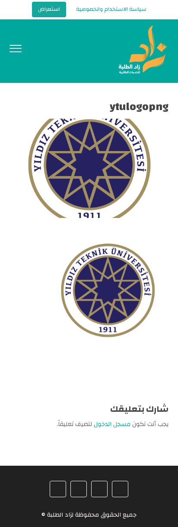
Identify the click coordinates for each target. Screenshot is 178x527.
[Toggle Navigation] (16, 50)
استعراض (49, 9)
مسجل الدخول (112, 424)
